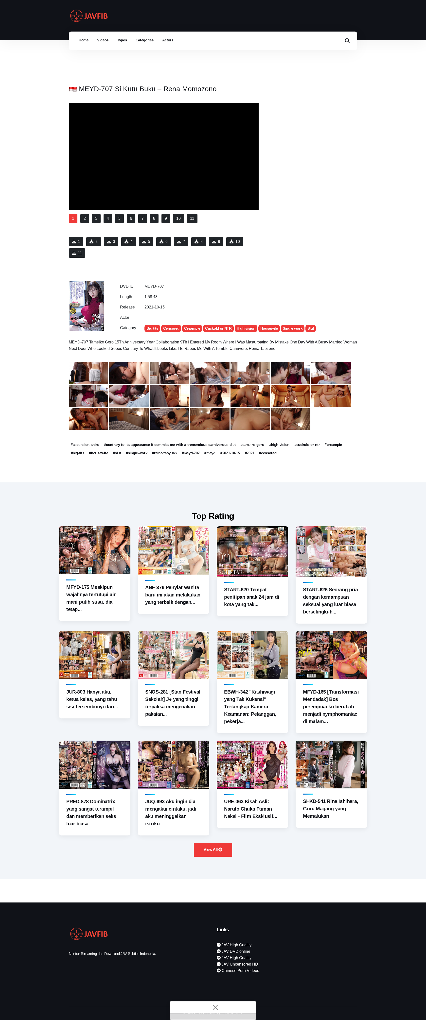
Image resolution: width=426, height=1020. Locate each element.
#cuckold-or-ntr (307, 444)
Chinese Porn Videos (240, 971)
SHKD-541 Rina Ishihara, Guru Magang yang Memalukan (330, 809)
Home (84, 40)
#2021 (249, 453)
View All (211, 850)
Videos (102, 40)
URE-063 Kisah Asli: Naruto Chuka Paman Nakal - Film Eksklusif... (250, 809)
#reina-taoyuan (164, 453)
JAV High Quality (236, 945)
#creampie (333, 444)
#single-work (136, 453)
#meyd (209, 453)
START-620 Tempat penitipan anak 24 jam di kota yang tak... (251, 597)
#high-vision (279, 444)
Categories (145, 40)
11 (80, 253)
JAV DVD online (235, 951)
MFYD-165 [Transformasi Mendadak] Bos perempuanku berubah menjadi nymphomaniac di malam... (331, 706)
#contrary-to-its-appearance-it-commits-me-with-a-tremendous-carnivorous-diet (169, 444)
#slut (117, 453)
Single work (292, 328)
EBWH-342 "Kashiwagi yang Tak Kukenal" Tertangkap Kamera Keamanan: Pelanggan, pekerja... (250, 706)
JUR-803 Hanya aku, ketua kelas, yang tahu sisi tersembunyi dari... (92, 699)
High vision (246, 328)
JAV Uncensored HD (239, 964)
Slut (310, 328)
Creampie (192, 328)
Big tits (152, 328)
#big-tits (77, 453)
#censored (267, 453)
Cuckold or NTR (218, 328)
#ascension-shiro (85, 444)
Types (122, 40)
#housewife (98, 453)
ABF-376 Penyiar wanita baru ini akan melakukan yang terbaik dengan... (172, 595)
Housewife (269, 328)
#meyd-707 (190, 453)
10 (237, 241)
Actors (167, 40)
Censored (171, 328)
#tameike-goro (252, 444)
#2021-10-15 (230, 453)
